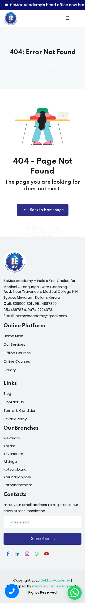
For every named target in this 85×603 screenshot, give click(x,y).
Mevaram (12, 438)
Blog (7, 393)
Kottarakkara (15, 469)
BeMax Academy (55, 580)
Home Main (13, 335)
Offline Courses (17, 352)
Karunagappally (17, 477)
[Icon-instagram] (27, 553)
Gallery (10, 369)
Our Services (14, 344)
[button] (75, 593)
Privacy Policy (15, 418)
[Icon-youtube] (46, 553)
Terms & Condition (20, 410)
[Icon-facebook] (8, 553)
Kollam (9, 445)
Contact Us (14, 401)
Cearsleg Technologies (52, 586)
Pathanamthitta (18, 484)
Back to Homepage (47, 210)
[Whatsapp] (37, 553)
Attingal (10, 461)
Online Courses (17, 361)
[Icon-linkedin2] (17, 553)
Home (15, 64)
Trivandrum (13, 453)
